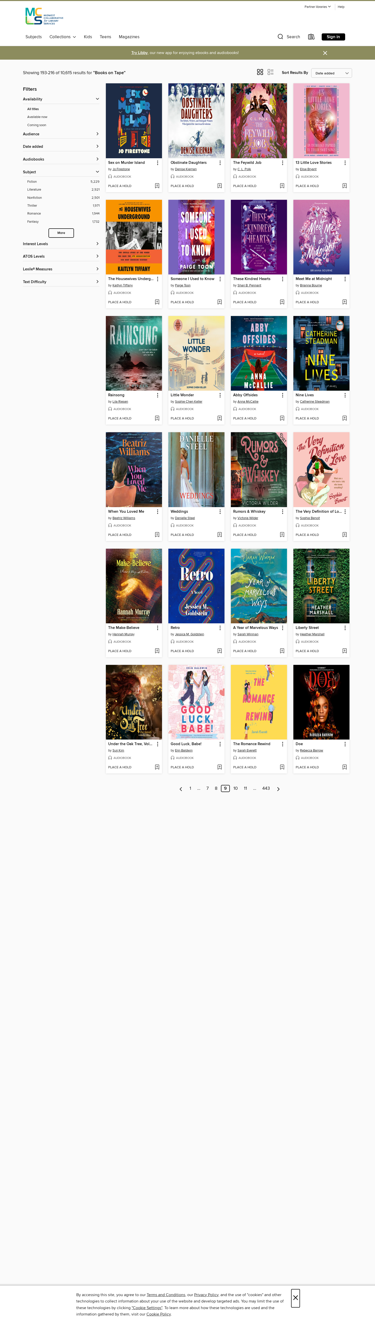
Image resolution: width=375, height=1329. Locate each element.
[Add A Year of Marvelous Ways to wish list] (282, 651)
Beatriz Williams (123, 518)
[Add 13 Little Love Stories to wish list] (344, 186)
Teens (105, 37)
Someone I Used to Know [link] (192, 279)
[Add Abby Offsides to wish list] (282, 418)
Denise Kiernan (186, 169)
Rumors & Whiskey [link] (249, 511)
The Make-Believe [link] (123, 628)
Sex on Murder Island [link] (126, 163)
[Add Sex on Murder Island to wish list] (157, 186)
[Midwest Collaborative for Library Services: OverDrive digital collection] (44, 17)
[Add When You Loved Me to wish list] (157, 535)
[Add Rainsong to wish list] (157, 418)
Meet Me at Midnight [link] (314, 279)
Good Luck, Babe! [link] (186, 744)
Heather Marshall (312, 634)
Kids (88, 37)
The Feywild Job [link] (247, 163)
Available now (37, 117)
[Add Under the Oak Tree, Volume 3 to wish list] (157, 767)
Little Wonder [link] (182, 395)
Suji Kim (118, 750)
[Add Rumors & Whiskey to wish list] (282, 535)
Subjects (34, 37)
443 (266, 788)
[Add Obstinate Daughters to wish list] (219, 186)
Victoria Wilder (248, 518)
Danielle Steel (185, 518)
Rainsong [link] (116, 395)
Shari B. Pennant (249, 285)
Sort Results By (295, 72)
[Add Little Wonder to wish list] (219, 418)
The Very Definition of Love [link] (319, 511)
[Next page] (278, 788)
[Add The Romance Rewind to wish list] (282, 767)
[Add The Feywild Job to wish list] (282, 186)
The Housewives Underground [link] (131, 279)
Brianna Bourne (311, 285)
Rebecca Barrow (311, 750)
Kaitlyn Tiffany (122, 285)
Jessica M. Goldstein (189, 634)
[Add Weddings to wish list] (219, 535)
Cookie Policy (158, 1314)
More (61, 233)
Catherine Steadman (315, 402)
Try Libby (139, 53)
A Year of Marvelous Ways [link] (255, 628)
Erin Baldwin (184, 750)
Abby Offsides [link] (245, 395)
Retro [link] (175, 628)
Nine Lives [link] (305, 395)
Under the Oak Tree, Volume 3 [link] (131, 744)
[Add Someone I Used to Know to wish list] (219, 302)
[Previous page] (181, 788)
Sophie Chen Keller (188, 402)
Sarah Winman (248, 634)
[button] (318, 7)
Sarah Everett (247, 750)
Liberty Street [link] (307, 628)
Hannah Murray (123, 634)
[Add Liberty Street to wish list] (344, 651)
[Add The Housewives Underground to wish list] (157, 302)
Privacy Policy (206, 1294)
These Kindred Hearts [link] (251, 279)
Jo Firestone (121, 169)
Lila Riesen (120, 402)
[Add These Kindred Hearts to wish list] (282, 302)
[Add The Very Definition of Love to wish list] (344, 535)
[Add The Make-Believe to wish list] (157, 651)
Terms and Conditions (166, 1294)
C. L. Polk (244, 169)
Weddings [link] (179, 511)
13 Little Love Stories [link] (314, 163)
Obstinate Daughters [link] (189, 163)
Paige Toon (183, 285)
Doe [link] (299, 744)
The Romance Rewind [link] (251, 744)
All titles (33, 109)
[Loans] (311, 38)
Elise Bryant (308, 169)
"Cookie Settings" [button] (147, 1307)
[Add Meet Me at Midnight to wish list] (344, 302)
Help (341, 7)
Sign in (333, 37)
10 (235, 788)
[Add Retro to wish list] (219, 651)
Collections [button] (61, 37)
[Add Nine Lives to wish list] (344, 418)
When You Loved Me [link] (126, 511)
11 (245, 788)
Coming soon (36, 125)
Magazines (129, 37)
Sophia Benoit (310, 518)
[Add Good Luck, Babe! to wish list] (219, 767)
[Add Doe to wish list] (344, 767)
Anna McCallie (248, 402)
